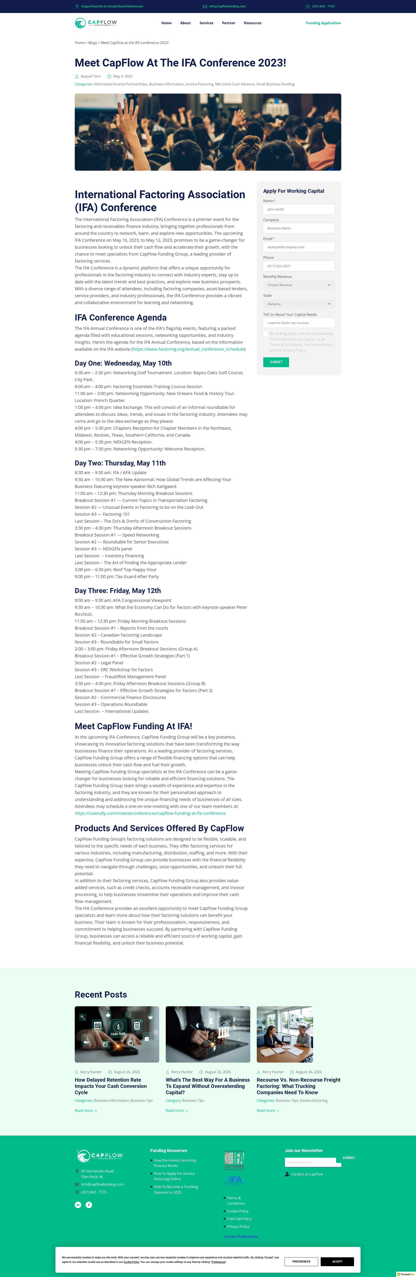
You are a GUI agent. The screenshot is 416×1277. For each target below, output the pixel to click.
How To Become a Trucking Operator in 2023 (176, 1189)
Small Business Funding (275, 84)
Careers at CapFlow (307, 1174)
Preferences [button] (218, 1262)
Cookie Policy (238, 1211)
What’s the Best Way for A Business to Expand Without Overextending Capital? (208, 1086)
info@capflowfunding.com (227, 6)
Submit (349, 1158)
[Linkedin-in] (78, 1205)
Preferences (301, 1261)
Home (166, 23)
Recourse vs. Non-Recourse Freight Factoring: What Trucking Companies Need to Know (298, 1086)
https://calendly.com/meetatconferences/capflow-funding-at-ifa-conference (150, 813)
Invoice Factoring (199, 84)
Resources (253, 23)
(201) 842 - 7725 (323, 6)
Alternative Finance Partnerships (120, 84)
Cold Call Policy (239, 1218)
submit (276, 362)
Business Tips (142, 1100)
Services (206, 23)
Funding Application (323, 23)
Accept (337, 1261)
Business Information (166, 84)
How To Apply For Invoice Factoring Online (174, 1176)
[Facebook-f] (89, 1205)
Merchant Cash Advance (235, 84)
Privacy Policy (238, 1226)
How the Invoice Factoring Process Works (175, 1163)
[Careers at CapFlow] (287, 1174)
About (185, 23)
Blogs (92, 42)
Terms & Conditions (236, 1201)
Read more (84, 1110)
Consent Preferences (241, 1236)
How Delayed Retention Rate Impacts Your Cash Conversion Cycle (111, 1086)
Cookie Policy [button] (131, 1262)
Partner (228, 23)
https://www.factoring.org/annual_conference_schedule (188, 349)
